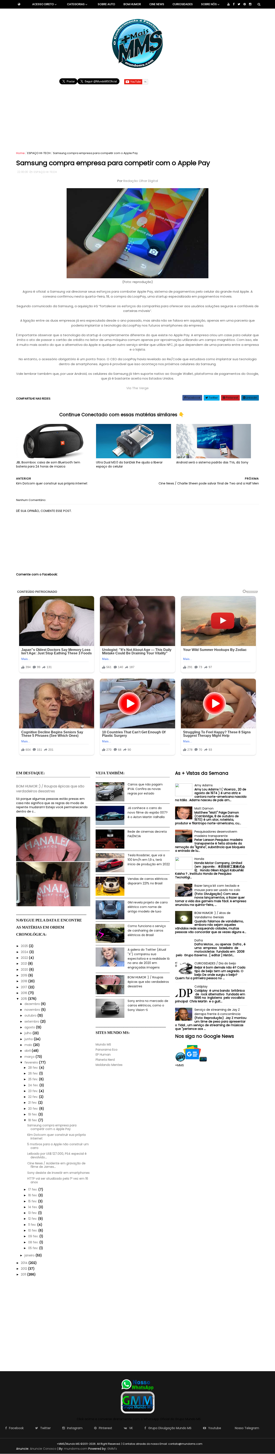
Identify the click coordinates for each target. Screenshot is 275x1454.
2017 (24, 987)
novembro (32, 1010)
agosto (30, 1027)
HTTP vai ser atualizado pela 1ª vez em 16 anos (57, 1180)
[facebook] (233, 4)
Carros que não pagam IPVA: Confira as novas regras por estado (145, 788)
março (29, 1057)
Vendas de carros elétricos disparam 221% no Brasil (148, 881)
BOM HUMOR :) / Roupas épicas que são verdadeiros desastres (50, 789)
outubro (30, 1015)
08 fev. (33, 1242)
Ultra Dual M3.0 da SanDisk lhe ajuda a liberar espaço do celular (129, 464)
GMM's (112, 1448)
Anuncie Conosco (43, 1448)
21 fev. (33, 1102)
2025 (25, 946)
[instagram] (250, 4)
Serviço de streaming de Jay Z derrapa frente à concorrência (217, 1012)
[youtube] (228, 4)
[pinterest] (244, 4)
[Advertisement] (137, 116)
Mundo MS (103, 1044)
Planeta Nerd (105, 1060)
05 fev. (33, 1248)
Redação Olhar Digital (140, 181)
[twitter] (239, 4)
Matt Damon (204, 808)
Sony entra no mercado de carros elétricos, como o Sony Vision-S (148, 1005)
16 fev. (33, 1195)
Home (20, 153)
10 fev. (33, 1230)
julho (28, 1033)
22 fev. (33, 1097)
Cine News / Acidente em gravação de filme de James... (56, 1165)
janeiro (29, 1255)
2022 (25, 958)
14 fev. (33, 1207)
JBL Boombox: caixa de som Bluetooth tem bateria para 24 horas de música (48, 464)
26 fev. (33, 1073)
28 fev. (33, 1067)
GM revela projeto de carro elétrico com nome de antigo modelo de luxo (148, 906)
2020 (25, 969)
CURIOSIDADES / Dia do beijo (215, 963)
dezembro (32, 1004)
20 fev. (33, 1108)
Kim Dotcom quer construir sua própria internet (56, 1137)
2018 (24, 981)
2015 (24, 999)
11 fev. (32, 1225)
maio (28, 1045)
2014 (24, 1263)
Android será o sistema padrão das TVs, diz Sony (212, 462)
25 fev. (33, 1079)
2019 (24, 975)
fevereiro (31, 1062)
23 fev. (33, 1091)
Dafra (198, 940)
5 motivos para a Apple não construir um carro (58, 1146)
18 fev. (33, 1120)
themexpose (210, 1444)
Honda (199, 859)
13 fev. (33, 1213)
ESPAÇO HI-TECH (38, 153)
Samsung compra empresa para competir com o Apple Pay (51, 1127)
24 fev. (33, 1085)
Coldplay (201, 986)
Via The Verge (137, 388)
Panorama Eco (107, 1049)
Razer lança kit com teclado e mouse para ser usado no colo (217, 888)
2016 (24, 993)
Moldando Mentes (109, 1065)
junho (29, 1039)
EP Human (103, 1054)
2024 (25, 952)
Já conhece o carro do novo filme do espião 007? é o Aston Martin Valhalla (148, 812)
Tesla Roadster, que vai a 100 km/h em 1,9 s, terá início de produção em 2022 (149, 859)
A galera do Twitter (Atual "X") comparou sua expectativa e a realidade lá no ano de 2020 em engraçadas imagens (149, 958)
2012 (24, 1268)
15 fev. (33, 1201)
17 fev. (33, 1189)
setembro (32, 1021)
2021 (24, 963)
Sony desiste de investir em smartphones (58, 1173)
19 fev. (33, 1114)
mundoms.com (75, 1448)
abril (28, 1051)
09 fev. (33, 1236)
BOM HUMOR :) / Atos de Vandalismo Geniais (212, 915)
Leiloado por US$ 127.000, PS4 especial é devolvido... (57, 1155)
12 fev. (33, 1218)
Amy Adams (203, 785)
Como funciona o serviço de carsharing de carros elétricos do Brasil (147, 930)
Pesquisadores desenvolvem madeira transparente (215, 833)
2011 (24, 1274)
